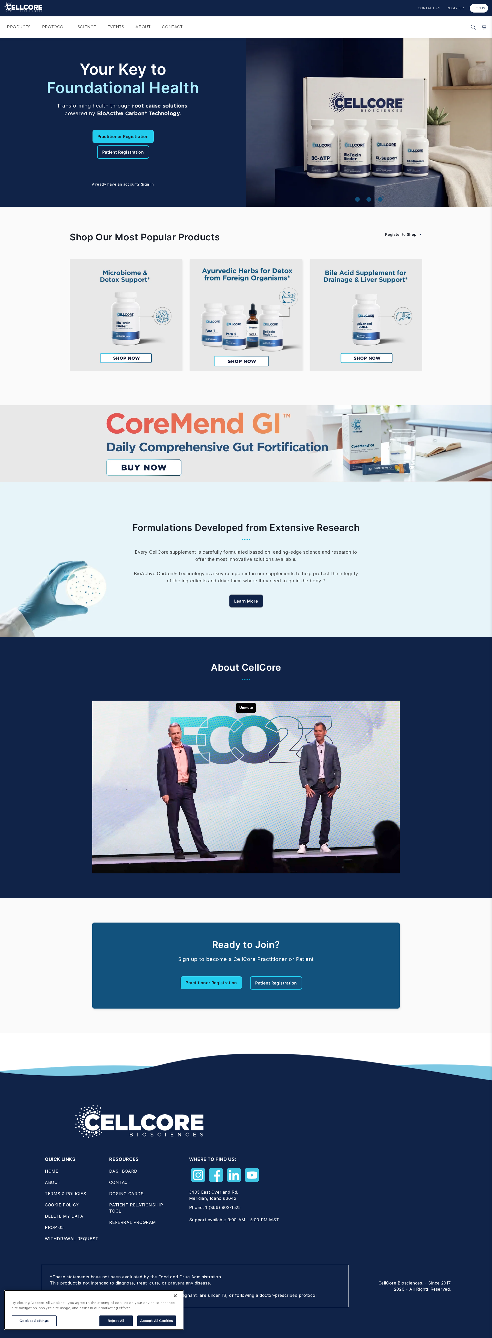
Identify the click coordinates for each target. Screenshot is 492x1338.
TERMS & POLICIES (65, 1193)
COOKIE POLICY (62, 1204)
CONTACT (119, 1182)
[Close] (175, 1295)
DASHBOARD (123, 1171)
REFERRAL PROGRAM (132, 1222)
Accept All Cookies (156, 1321)
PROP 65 (54, 1227)
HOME (51, 1171)
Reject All (116, 1321)
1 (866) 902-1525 (223, 1207)
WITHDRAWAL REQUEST (71, 1238)
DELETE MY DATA (64, 1216)
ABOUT (53, 1182)
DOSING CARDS (126, 1193)
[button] (472, 27)
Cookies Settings (34, 1321)
